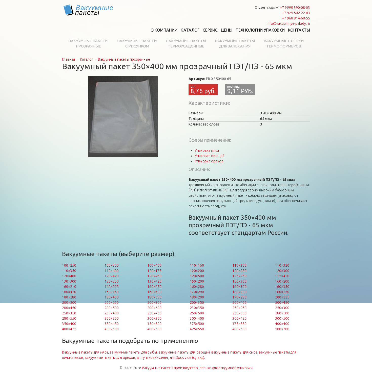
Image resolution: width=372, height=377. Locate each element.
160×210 (69, 287)
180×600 (154, 297)
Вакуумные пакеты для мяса (85, 352)
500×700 (282, 329)
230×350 (197, 308)
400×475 (69, 329)
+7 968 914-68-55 (296, 18)
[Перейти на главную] (88, 10)
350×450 (112, 324)
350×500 (154, 324)
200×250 (112, 302)
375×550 (239, 324)
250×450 (154, 313)
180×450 (112, 297)
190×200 (197, 297)
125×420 (282, 276)
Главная (68, 59)
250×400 (112, 313)
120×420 (112, 276)
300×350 (154, 318)
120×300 (282, 271)
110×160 (197, 265)
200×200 (69, 302)
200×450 (69, 308)
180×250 (282, 292)
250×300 (282, 308)
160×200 (282, 281)
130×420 (154, 281)
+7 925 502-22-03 (296, 13)
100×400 (154, 265)
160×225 (112, 287)
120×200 (197, 271)
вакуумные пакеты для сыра (234, 352)
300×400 (197, 318)
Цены (226, 30)
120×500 (197, 276)
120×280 (239, 271)
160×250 (154, 287)
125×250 (239, 276)
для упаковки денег (152, 358)
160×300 (239, 287)
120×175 (154, 271)
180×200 (239, 292)
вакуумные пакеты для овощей (184, 352)
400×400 (282, 324)
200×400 (239, 302)
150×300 (239, 281)
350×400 (69, 324)
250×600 (239, 313)
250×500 (197, 313)
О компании (164, 30)
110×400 (112, 271)
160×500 (154, 292)
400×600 (154, 329)
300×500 (282, 318)
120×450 (154, 276)
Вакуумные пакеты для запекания (235, 43)
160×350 (282, 287)
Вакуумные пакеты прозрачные (88, 43)
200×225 (282, 297)
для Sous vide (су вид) (187, 358)
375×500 (197, 324)
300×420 (239, 318)
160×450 (112, 292)
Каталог (190, 30)
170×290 (197, 292)
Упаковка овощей (209, 156)
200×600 (154, 308)
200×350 (197, 302)
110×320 (282, 265)
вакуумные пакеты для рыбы (133, 352)
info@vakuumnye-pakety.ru (288, 23)
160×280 (197, 287)
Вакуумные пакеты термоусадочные (186, 43)
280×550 (69, 318)
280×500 (282, 313)
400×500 (112, 329)
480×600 (239, 329)
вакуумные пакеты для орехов (110, 358)
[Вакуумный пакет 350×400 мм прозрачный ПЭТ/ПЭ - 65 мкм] (123, 116)
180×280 (69, 297)
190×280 (239, 297)
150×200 (197, 281)
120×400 (69, 276)
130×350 (112, 281)
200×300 (154, 302)
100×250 (69, 265)
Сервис (210, 30)
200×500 (112, 308)
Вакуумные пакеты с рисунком (137, 43)
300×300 (112, 318)
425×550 (197, 329)
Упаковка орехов (209, 161)
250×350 (69, 313)
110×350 (69, 271)
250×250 (239, 308)
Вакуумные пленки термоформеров (284, 43)
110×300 (239, 265)
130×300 (69, 281)
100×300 (112, 265)
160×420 (69, 292)
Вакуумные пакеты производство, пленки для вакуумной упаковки (197, 368)
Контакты (299, 30)
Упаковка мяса (207, 150)
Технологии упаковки (260, 30)
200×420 (282, 302)
